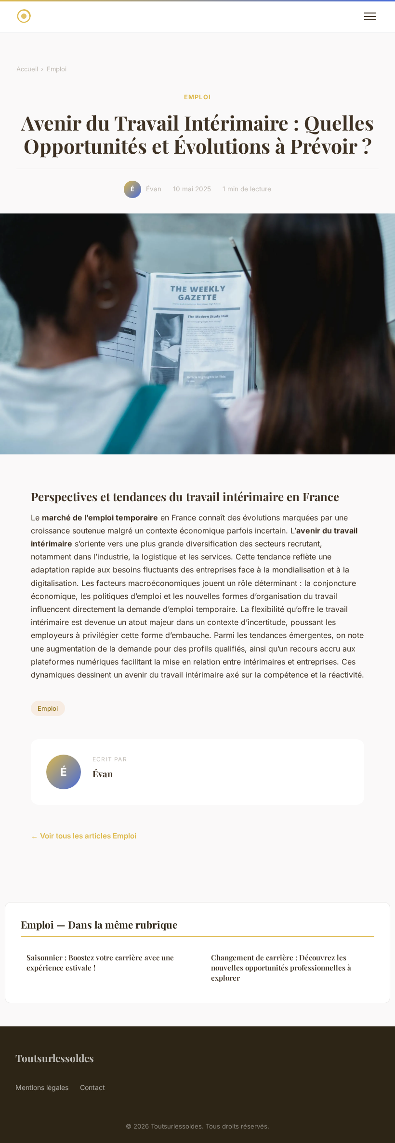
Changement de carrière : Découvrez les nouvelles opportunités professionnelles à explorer (281, 968)
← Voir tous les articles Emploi (83, 835)
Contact (92, 1087)
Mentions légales (41, 1087)
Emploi (56, 69)
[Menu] (370, 16)
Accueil (27, 69)
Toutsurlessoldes (54, 1057)
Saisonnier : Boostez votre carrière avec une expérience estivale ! (100, 962)
